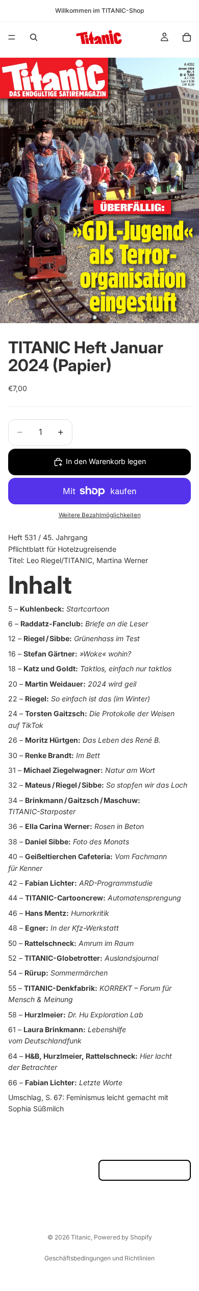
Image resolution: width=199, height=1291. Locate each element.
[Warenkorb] (187, 37)
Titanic (81, 1237)
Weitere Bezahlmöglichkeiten (100, 515)
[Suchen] (33, 37)
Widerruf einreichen (145, 1170)
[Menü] (11, 37)
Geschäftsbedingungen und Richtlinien (99, 1258)
